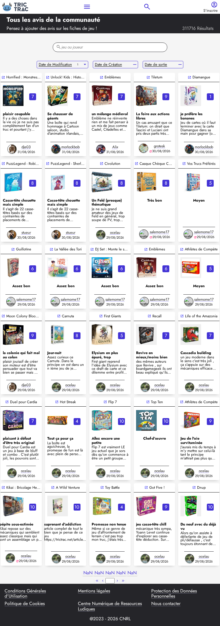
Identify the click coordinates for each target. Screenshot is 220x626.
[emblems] (146, 267)
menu (87, 6)
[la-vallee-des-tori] (57, 267)
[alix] (100, 149)
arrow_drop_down (85, 64)
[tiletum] (146, 95)
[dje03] (12, 149)
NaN (88, 573)
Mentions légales (94, 591)
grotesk (159, 146)
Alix (115, 147)
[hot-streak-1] (57, 420)
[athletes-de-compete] (190, 420)
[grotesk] (143, 148)
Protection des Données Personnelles (174, 593)
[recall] (146, 334)
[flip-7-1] (102, 420)
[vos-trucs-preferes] (190, 182)
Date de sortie (156, 64)
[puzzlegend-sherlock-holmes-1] (57, 182)
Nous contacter (165, 604)
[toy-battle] (102, 506)
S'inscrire (210, 11)
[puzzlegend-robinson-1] (13, 182)
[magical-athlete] (190, 267)
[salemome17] (143, 234)
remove (135, 64)
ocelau (115, 232)
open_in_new (3, 77)
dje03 (26, 147)
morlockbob (70, 147)
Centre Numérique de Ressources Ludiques (110, 606)
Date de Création (108, 64)
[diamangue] (190, 95)
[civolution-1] (102, 182)
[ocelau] (100, 234)
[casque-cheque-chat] (146, 182)
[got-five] (146, 506)
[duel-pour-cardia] (13, 420)
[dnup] (190, 506)
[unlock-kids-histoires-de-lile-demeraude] (57, 95)
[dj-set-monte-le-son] (102, 267)
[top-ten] (146, 420)
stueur (26, 232)
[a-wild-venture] (57, 506)
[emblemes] (102, 95)
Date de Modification (55, 64)
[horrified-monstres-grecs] (13, 95)
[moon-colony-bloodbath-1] (13, 334)
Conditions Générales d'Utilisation (25, 593)
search (147, 6)
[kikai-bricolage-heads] (13, 506)
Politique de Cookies (25, 604)
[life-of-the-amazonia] (190, 334)
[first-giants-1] (102, 334)
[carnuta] (57, 334)
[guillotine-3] (13, 267)
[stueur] (11, 234)
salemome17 (159, 232)
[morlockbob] (55, 149)
